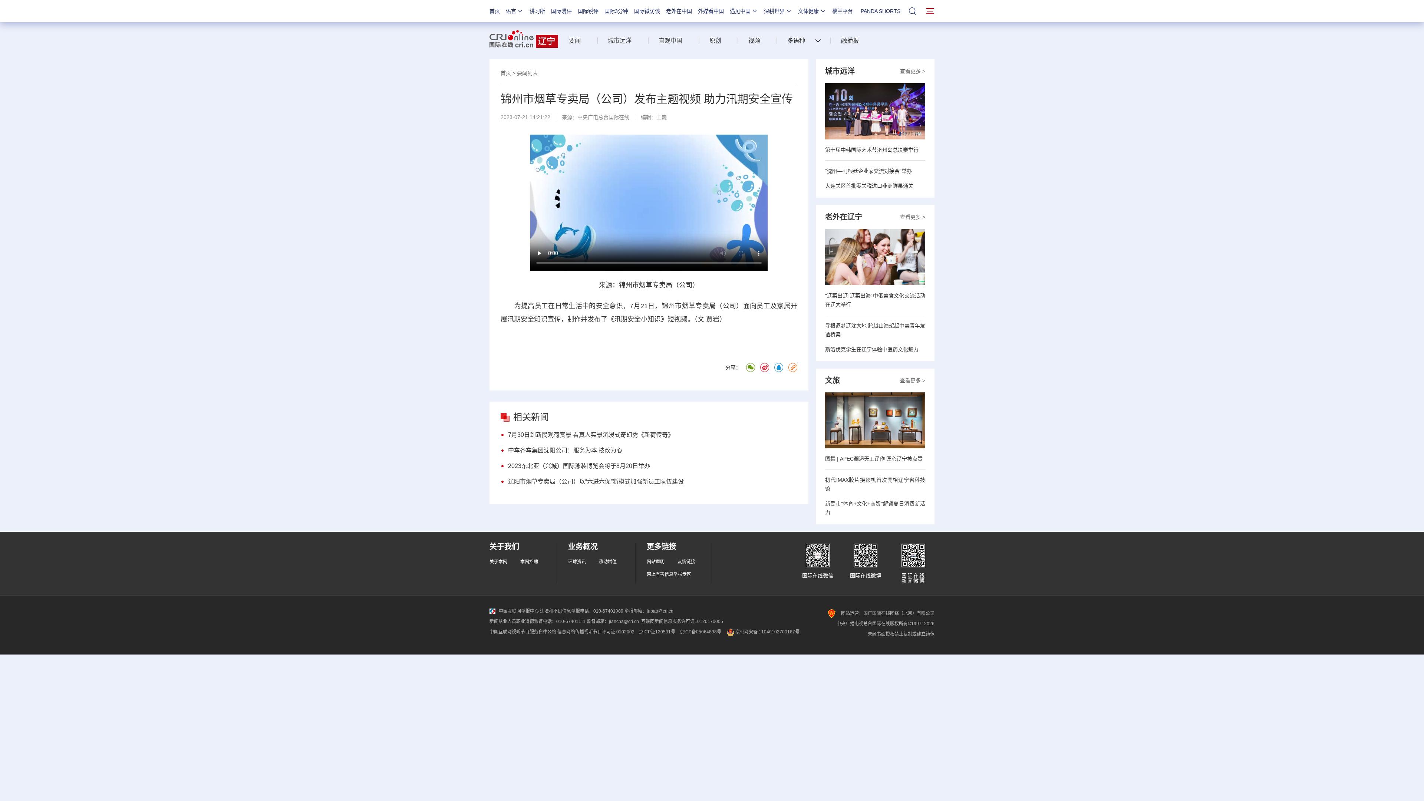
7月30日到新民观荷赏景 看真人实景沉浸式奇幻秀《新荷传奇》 (591, 435)
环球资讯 (577, 561)
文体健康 (808, 11)
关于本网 (498, 561)
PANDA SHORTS (880, 11)
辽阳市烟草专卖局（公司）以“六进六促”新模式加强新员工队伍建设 (596, 481)
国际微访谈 (647, 11)
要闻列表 (527, 73)
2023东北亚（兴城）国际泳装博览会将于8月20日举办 (579, 466)
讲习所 (537, 11)
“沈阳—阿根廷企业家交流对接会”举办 (868, 171)
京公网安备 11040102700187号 (767, 631)
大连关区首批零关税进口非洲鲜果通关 (869, 186)
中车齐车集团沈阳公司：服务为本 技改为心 (565, 450)
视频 (754, 40)
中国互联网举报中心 (519, 611)
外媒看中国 (711, 11)
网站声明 (656, 561)
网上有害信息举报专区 (669, 574)
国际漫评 (561, 11)
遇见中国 (740, 11)
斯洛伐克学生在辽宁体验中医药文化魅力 (872, 349)
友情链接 (686, 561)
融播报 (850, 40)
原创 (715, 40)
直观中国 (670, 40)
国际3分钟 (616, 11)
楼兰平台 (842, 11)
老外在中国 (679, 11)
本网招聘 (529, 561)
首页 (495, 11)
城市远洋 (620, 40)
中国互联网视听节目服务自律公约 (523, 631)
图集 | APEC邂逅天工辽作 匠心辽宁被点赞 (874, 459)
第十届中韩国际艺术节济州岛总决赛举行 (872, 150)
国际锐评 (588, 11)
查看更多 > (912, 71)
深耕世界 (774, 11)
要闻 (575, 40)
